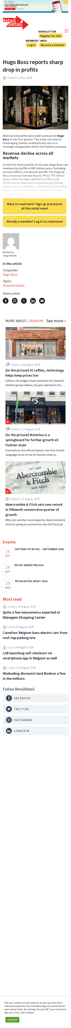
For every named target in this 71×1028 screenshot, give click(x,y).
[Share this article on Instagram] (15, 301)
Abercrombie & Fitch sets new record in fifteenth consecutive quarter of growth (33, 509)
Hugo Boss (10, 274)
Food (10, 627)
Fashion (11, 77)
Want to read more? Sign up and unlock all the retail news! (34, 206)
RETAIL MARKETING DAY (29, 565)
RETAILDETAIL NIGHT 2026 (31, 581)
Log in (31, 45)
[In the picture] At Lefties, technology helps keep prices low (34, 373)
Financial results (14, 285)
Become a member (53, 45)
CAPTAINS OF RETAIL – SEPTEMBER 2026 (39, 549)
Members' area (36, 40)
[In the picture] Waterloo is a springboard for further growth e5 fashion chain (31, 439)
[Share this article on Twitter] (24, 301)
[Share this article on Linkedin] (33, 301)
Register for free (50, 36)
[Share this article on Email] (42, 301)
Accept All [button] (12, 1019)
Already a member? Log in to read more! (35, 221)
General (11, 606)
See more (54, 320)
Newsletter (47, 31)
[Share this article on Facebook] (6, 301)
